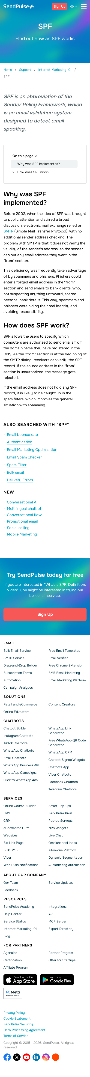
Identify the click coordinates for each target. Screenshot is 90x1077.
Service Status (14, 921)
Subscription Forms (17, 673)
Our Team (10, 882)
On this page (22, 156)
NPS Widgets (58, 828)
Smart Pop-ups (59, 806)
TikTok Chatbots (15, 743)
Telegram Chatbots (62, 789)
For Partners (17, 945)
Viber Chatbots (59, 774)
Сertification (12, 960)
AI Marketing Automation (66, 865)
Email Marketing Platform (67, 680)
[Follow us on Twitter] (17, 1057)
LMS (6, 813)
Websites (10, 835)
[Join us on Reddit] (55, 1057)
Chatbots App (58, 767)
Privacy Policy (14, 1013)
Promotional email (22, 521)
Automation (12, 680)
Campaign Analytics (18, 687)
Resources (15, 899)
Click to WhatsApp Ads (20, 780)
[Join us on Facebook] (7, 1057)
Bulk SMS (10, 850)
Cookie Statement (16, 1018)
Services (12, 798)
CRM (7, 820)
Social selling (18, 527)
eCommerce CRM (16, 828)
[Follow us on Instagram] (46, 1057)
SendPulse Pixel (60, 813)
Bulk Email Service (17, 651)
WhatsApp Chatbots (18, 750)
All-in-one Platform (62, 850)
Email (9, 643)
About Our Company (24, 875)
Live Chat (55, 835)
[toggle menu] (84, 6)
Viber (7, 857)
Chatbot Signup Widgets (66, 760)
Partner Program (60, 953)
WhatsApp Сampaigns (19, 773)
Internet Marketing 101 (20, 929)
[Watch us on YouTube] (26, 1057)
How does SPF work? (33, 172)
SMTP (8, 231)
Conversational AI (22, 502)
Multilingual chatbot (24, 508)
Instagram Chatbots (18, 736)
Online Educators (16, 711)
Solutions (14, 696)
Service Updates (60, 882)
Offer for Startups (61, 960)
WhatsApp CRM (60, 752)
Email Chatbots (14, 758)
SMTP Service (13, 658)
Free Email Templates (64, 651)
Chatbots (13, 720)
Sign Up (59, 6)
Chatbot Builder (15, 728)
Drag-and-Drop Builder (20, 665)
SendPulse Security (18, 1024)
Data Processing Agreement (24, 1030)
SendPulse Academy (18, 906)
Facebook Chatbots (63, 782)
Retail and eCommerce (20, 704)
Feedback (10, 890)
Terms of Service (15, 1036)
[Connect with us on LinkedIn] (36, 1057)
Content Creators (61, 704)
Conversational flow (24, 514)
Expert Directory (60, 929)
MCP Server (57, 921)
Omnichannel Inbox (62, 843)
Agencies (10, 953)
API (51, 914)
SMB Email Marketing (64, 673)
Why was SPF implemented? (38, 164)
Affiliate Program (15, 967)
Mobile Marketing (22, 534)
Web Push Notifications (20, 865)
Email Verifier (58, 658)
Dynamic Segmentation (65, 857)
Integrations (57, 906)
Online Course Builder (19, 806)
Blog (6, 936)
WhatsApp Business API (21, 765)
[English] (74, 6)
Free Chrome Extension (65, 665)
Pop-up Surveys (60, 820)
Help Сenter (12, 914)
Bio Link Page (13, 843)
